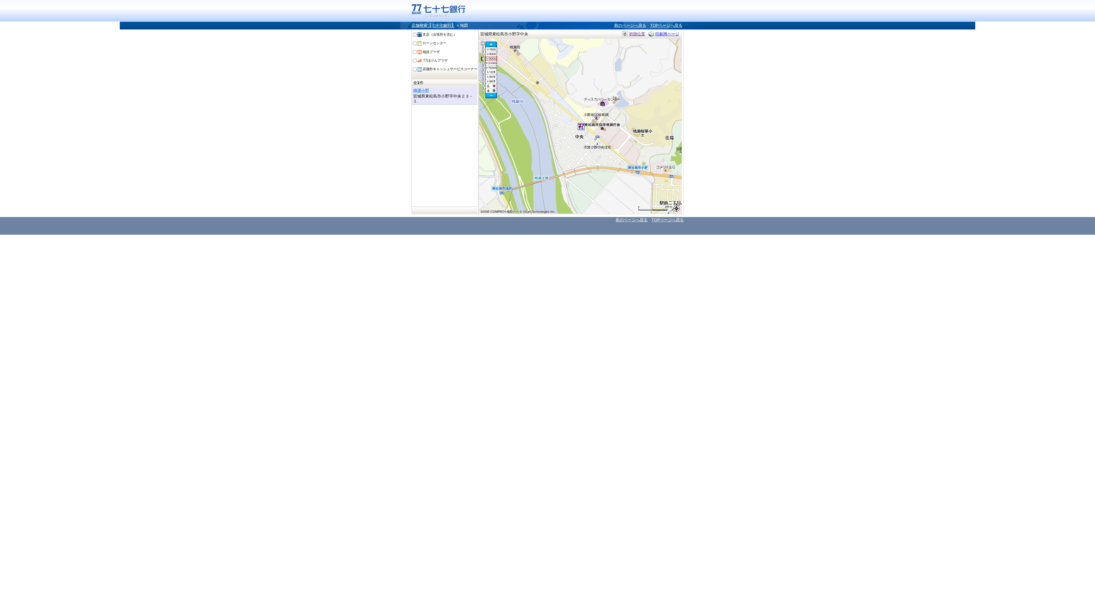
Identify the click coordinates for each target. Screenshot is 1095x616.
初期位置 (637, 34)
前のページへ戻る (630, 25)
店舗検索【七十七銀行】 (433, 25)
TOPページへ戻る (666, 25)
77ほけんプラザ (435, 60)
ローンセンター (434, 43)
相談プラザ (431, 52)
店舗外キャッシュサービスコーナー (449, 69)
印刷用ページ (667, 34)
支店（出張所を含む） (439, 35)
